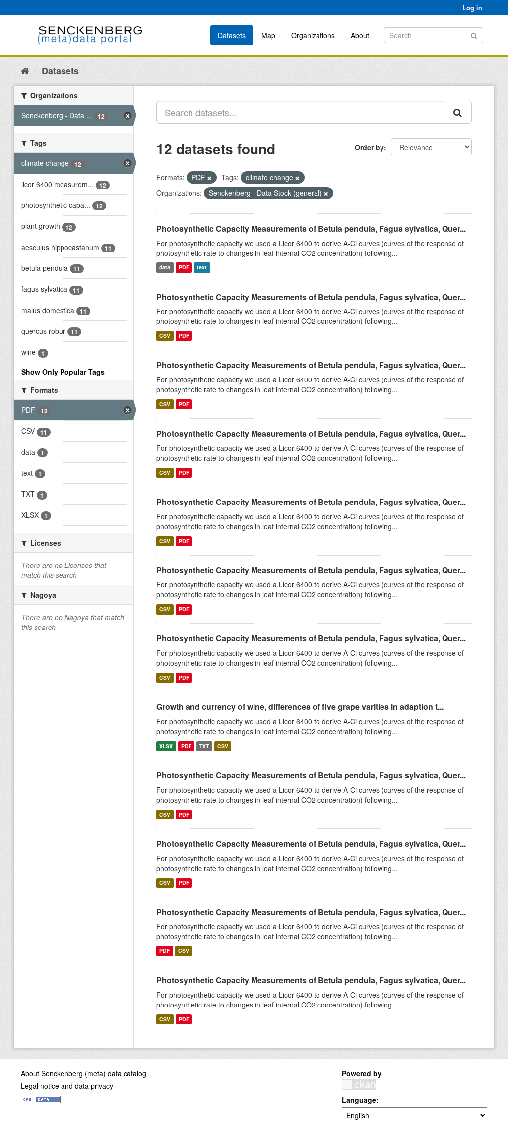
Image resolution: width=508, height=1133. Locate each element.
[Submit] (474, 34)
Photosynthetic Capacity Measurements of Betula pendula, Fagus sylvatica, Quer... (311, 228)
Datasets (232, 35)
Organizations (313, 35)
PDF (184, 267)
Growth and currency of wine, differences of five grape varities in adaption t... (300, 706)
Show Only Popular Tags (63, 372)
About (360, 35)
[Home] (25, 70)
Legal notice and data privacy (67, 1086)
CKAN (359, 1084)
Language (359, 1100)
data (164, 267)
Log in (472, 7)
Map (268, 35)
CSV (164, 335)
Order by (369, 147)
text (202, 267)
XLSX (166, 746)
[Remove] (209, 178)
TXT (204, 746)
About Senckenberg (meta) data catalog (83, 1073)
